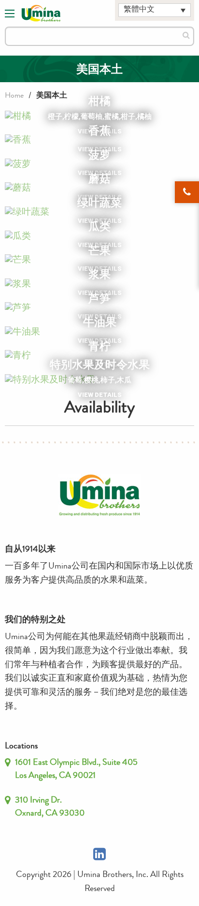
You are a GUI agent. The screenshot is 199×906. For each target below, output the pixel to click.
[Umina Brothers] (41, 13)
